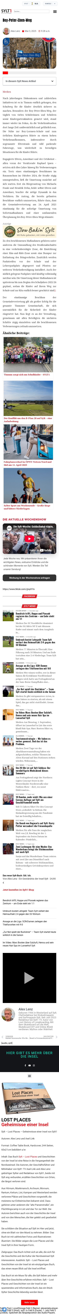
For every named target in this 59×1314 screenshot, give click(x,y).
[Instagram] (34, 1065)
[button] (55, 11)
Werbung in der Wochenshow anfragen (29, 577)
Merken (7, 91)
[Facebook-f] (25, 1065)
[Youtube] (30, 1065)
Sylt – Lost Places (28, 1156)
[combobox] (31, 11)
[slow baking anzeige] (29, 237)
